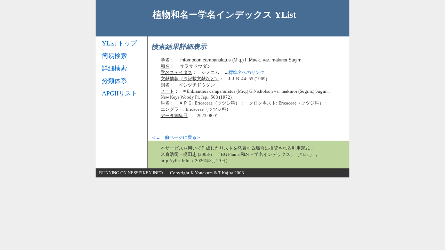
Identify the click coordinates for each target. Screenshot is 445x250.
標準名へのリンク (246, 72)
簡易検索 (114, 55)
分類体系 (114, 80)
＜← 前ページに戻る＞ (176, 137)
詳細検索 (114, 68)
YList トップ (119, 43)
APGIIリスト (119, 93)
